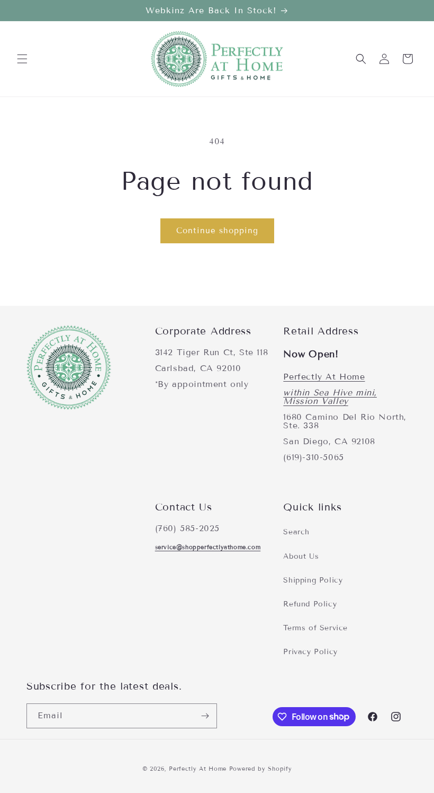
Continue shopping (217, 230)
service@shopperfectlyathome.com (208, 547)
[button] (22, 59)
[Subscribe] (204, 715)
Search (296, 531)
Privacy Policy (310, 651)
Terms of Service (315, 627)
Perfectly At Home (324, 377)
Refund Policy (310, 604)
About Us (301, 556)
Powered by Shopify (260, 768)
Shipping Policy (312, 580)
